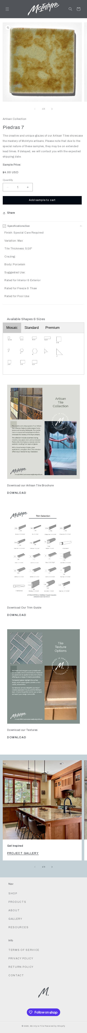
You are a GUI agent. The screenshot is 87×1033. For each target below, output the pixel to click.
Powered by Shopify (55, 1026)
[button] (7, 9)
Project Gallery (23, 853)
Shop (12, 893)
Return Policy (21, 967)
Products (17, 902)
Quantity (8, 180)
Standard (31, 328)
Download (16, 492)
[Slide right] (52, 109)
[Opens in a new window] (43, 429)
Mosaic (12, 328)
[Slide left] (34, 109)
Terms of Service (23, 950)
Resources (18, 927)
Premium (52, 328)
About (14, 910)
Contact (16, 975)
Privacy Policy (20, 958)
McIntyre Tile (37, 1026)
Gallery (15, 919)
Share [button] (11, 213)
